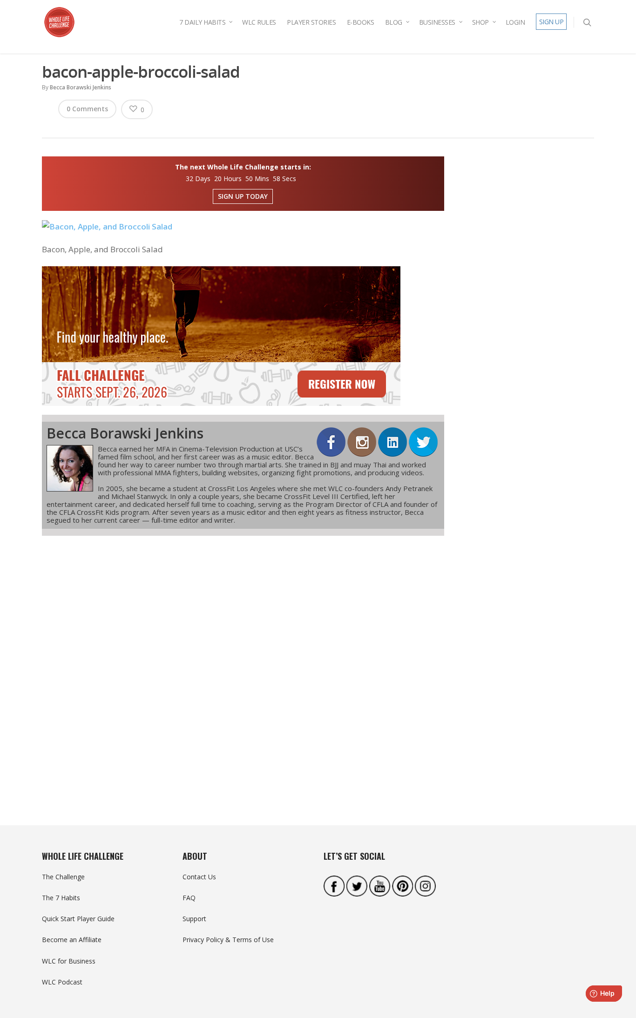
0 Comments (87, 108)
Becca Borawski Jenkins (80, 87)
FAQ (189, 897)
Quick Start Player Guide (78, 918)
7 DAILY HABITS (202, 22)
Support (194, 918)
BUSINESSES (437, 22)
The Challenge (63, 876)
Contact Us (199, 876)
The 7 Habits (61, 897)
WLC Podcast (62, 982)
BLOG (393, 22)
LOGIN (515, 22)
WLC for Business (68, 961)
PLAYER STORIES (311, 22)
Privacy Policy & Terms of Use (228, 939)
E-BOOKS (360, 22)
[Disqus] (243, 663)
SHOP (480, 22)
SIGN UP (551, 21)
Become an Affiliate (71, 939)
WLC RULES (259, 22)
